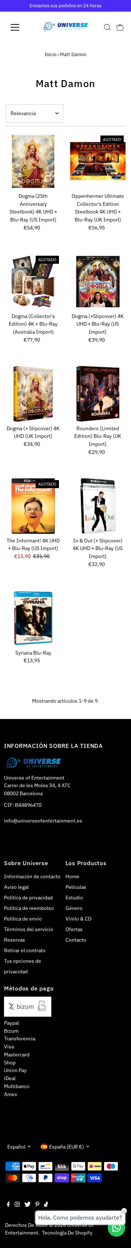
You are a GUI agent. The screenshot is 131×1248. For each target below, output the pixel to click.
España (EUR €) (66, 1146)
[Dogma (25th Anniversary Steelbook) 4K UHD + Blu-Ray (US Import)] (33, 161)
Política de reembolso (29, 908)
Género (74, 908)
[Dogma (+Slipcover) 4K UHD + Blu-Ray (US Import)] (98, 282)
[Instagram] (17, 1205)
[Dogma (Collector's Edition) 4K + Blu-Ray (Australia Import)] (33, 282)
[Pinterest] (37, 1205)
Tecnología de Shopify (67, 1232)
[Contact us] (116, 1227)
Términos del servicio (28, 929)
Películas (76, 887)
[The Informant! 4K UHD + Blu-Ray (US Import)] (33, 506)
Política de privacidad (28, 897)
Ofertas (74, 929)
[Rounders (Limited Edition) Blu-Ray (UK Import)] (98, 394)
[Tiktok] (46, 1205)
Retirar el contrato (24, 950)
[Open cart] (120, 27)
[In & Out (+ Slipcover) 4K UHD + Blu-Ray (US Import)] (98, 506)
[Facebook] (8, 1205)
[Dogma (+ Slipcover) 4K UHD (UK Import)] (33, 394)
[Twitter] (27, 1205)
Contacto (76, 940)
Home (72, 876)
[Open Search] (107, 27)
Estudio (74, 897)
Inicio (50, 54)
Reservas (14, 940)
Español (16, 1146)
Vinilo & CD (78, 918)
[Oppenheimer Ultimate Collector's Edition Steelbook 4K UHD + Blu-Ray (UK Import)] (98, 161)
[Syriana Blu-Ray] (33, 618)
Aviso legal (16, 887)
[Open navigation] (19, 27)
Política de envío (23, 918)
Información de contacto (32, 876)
